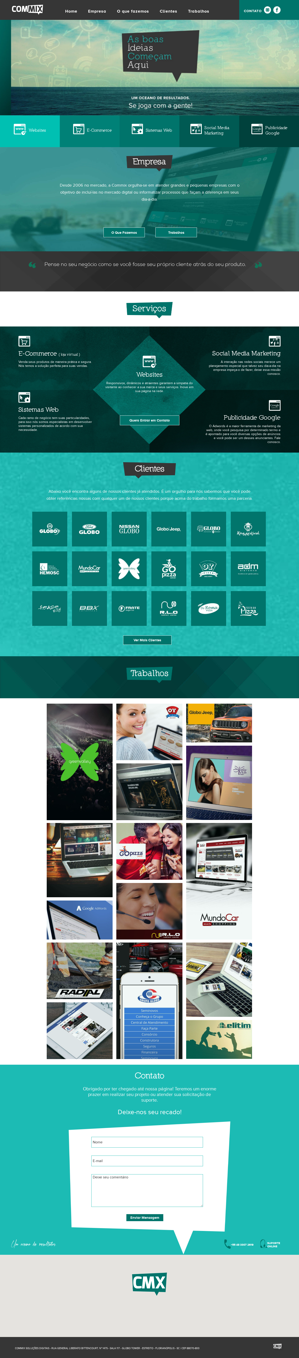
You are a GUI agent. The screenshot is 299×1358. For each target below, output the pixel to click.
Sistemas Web (159, 130)
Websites (37, 130)
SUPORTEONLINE (273, 1244)
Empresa (97, 11)
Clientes (168, 11)
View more (80, 762)
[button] (149, 1284)
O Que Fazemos (124, 232)
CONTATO (253, 11)
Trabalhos (198, 11)
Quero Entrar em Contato (149, 420)
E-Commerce (99, 130)
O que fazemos (133, 11)
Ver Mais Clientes (147, 640)
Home (71, 11)
